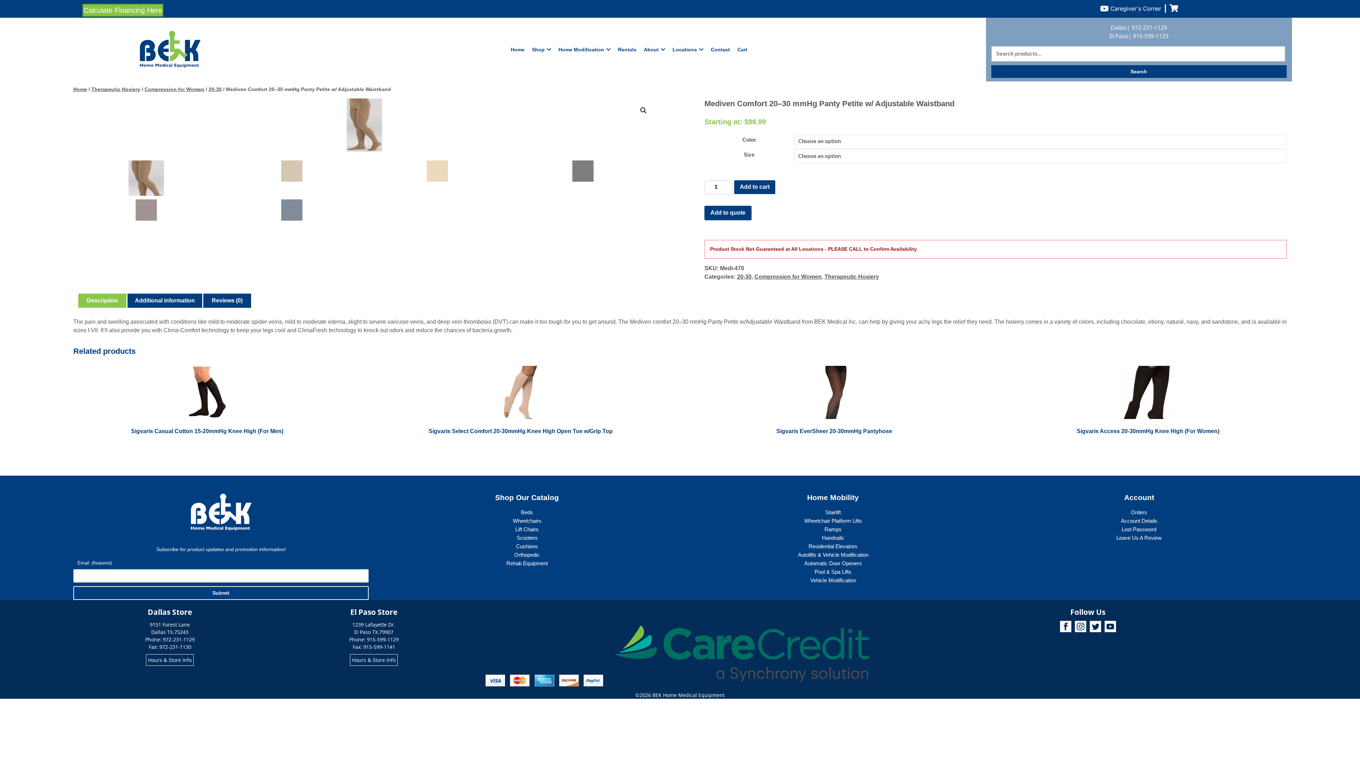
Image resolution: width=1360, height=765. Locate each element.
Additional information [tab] (165, 301)
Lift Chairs (527, 529)
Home (518, 49)
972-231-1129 (1149, 28)
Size (749, 155)
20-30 (215, 89)
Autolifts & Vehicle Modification (833, 555)
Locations (685, 49)
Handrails (833, 538)
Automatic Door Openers (833, 563)
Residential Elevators (833, 546)
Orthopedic (527, 555)
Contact (720, 49)
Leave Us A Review (1139, 538)
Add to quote (728, 213)
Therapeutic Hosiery (115, 89)
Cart (742, 49)
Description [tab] (102, 301)
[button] (643, 110)
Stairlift (833, 512)
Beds (527, 512)
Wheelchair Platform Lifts (833, 521)
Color (749, 140)
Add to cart (755, 187)
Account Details (1139, 521)
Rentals (627, 49)
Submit (221, 593)
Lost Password (1139, 529)
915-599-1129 (1150, 36)
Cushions (527, 546)
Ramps (833, 529)
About (651, 49)
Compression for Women (174, 89)
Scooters (527, 538)
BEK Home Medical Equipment (688, 695)
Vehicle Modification (833, 580)
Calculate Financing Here (123, 10)
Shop (538, 49)
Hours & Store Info (170, 660)
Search (1138, 71)
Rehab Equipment (527, 563)
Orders (1139, 512)
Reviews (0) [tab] (227, 301)
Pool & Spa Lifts (833, 572)
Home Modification (581, 49)
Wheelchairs (527, 521)
